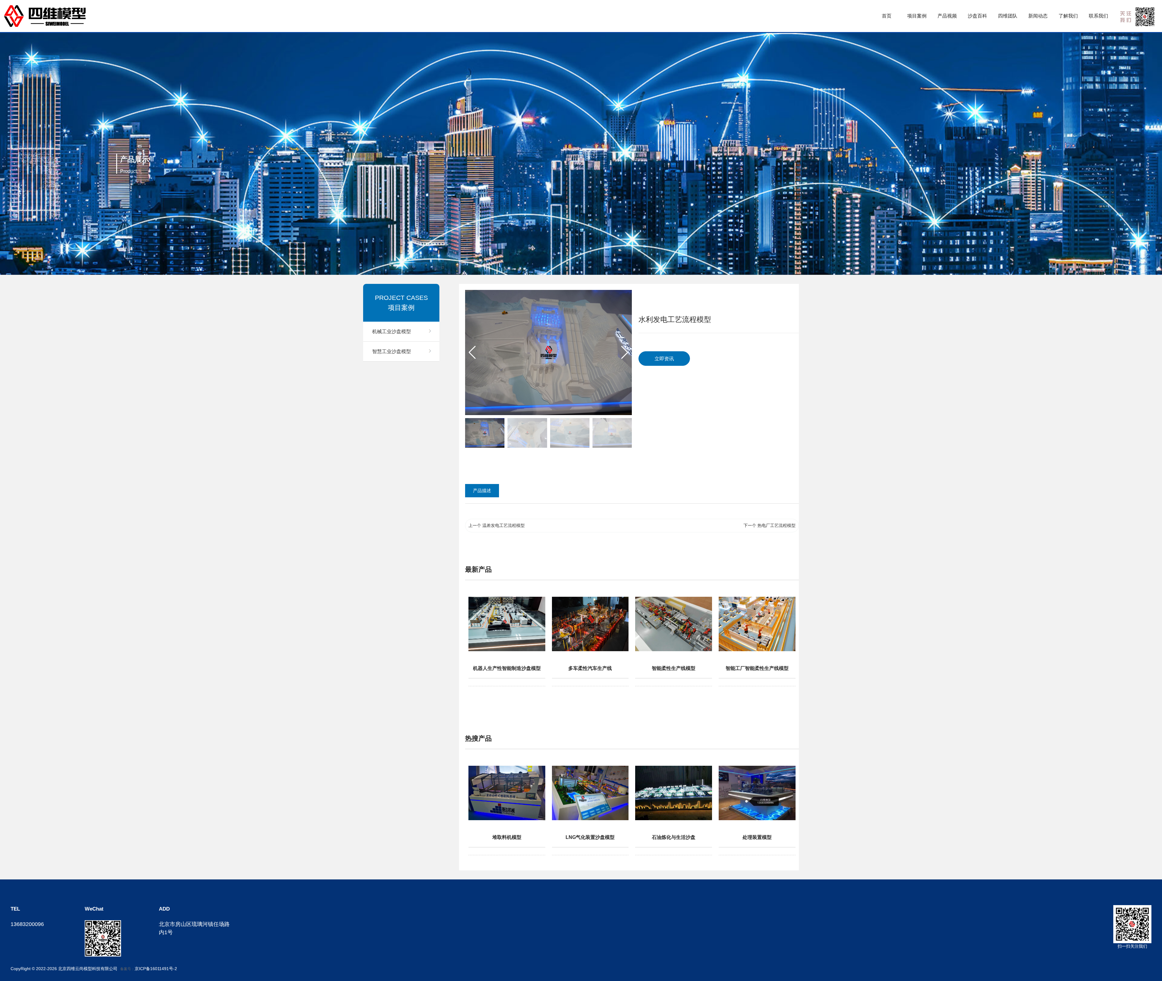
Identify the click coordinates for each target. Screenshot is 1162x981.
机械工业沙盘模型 (391, 331)
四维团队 (1007, 15)
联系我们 (1098, 15)
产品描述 (482, 490)
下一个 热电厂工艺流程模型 (769, 525)
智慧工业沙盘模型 (391, 351)
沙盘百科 (977, 15)
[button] (625, 352)
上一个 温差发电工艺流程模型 (496, 525)
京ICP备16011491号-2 (156, 968)
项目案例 (917, 15)
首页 (886, 15)
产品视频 (947, 15)
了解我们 (1068, 15)
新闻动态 (1038, 15)
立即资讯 (664, 358)
